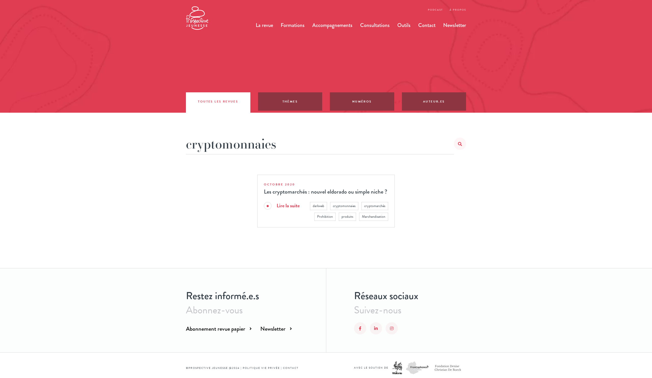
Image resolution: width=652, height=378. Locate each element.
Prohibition (325, 216)
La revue (264, 25)
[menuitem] (264, 25)
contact (290, 368)
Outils (404, 25)
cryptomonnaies (344, 206)
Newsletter (454, 25)
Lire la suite (288, 205)
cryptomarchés (374, 206)
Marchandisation (373, 216)
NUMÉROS (362, 101)
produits (347, 216)
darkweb (318, 206)
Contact (427, 25)
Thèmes (290, 101)
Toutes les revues (218, 101)
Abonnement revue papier (215, 328)
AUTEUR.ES (434, 101)
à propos (458, 10)
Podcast (435, 10)
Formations (293, 25)
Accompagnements (332, 25)
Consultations (375, 25)
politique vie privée (261, 368)
